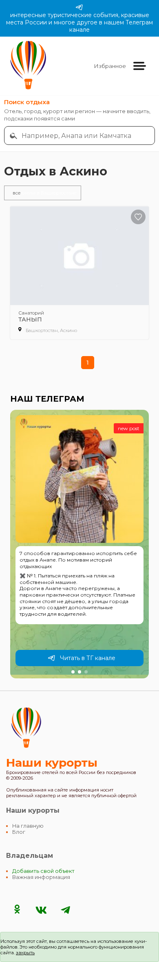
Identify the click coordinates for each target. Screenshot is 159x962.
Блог (18, 832)
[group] (79, 544)
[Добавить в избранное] (138, 217)
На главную (28, 826)
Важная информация (41, 877)
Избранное (110, 66)
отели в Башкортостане (45, 193)
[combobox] (86, 135)
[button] (73, 671)
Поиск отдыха (27, 102)
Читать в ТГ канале (87, 658)
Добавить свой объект (43, 871)
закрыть (25, 952)
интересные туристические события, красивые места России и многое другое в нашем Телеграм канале (79, 22)
